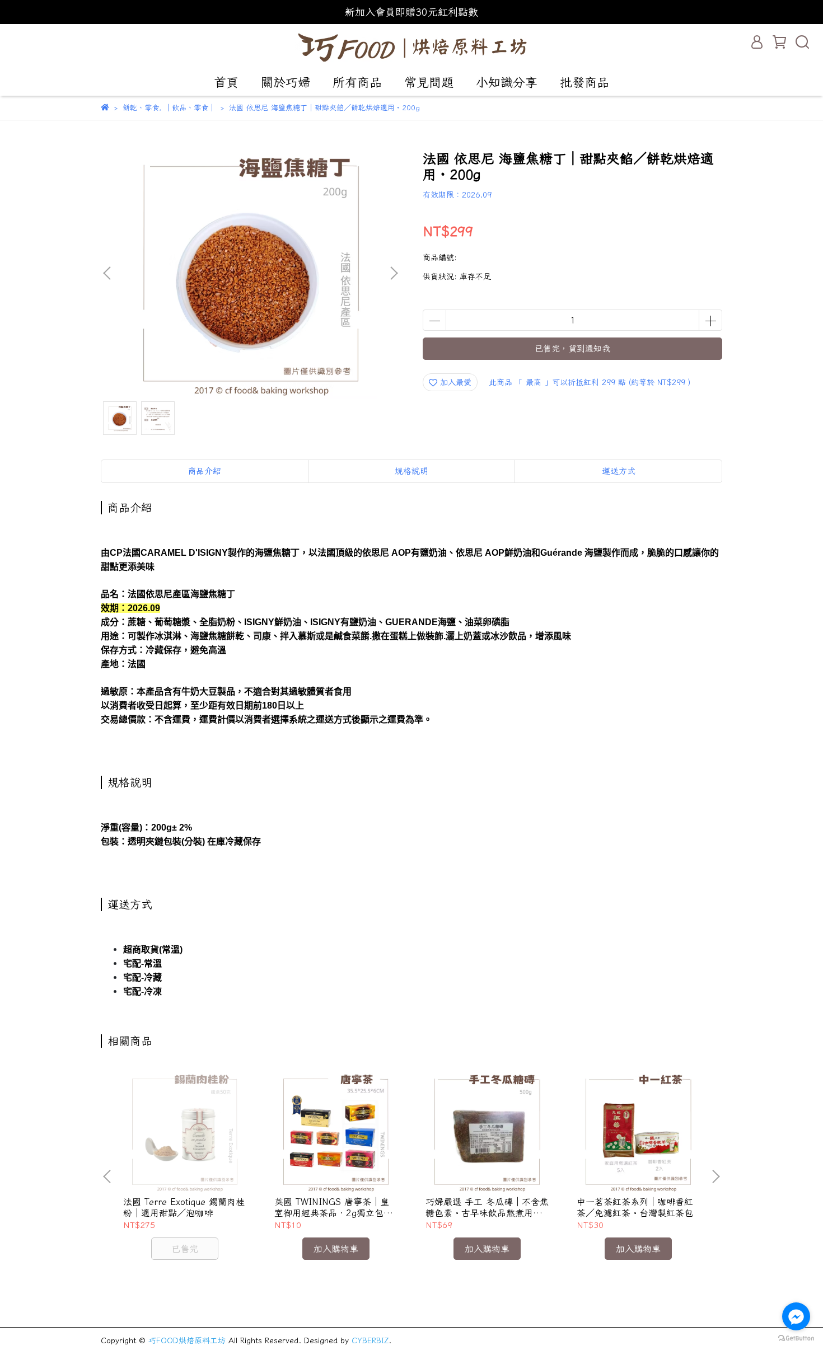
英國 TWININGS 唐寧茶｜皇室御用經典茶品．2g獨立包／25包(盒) (333, 1207)
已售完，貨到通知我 (572, 348)
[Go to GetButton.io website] (796, 1337)
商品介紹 (204, 471)
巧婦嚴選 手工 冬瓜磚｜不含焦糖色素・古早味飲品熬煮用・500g (487, 1207)
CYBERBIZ (370, 1340)
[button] (393, 273)
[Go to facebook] (796, 1316)
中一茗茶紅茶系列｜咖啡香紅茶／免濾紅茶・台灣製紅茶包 (635, 1207)
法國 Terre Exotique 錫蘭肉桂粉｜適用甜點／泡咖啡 (184, 1207)
